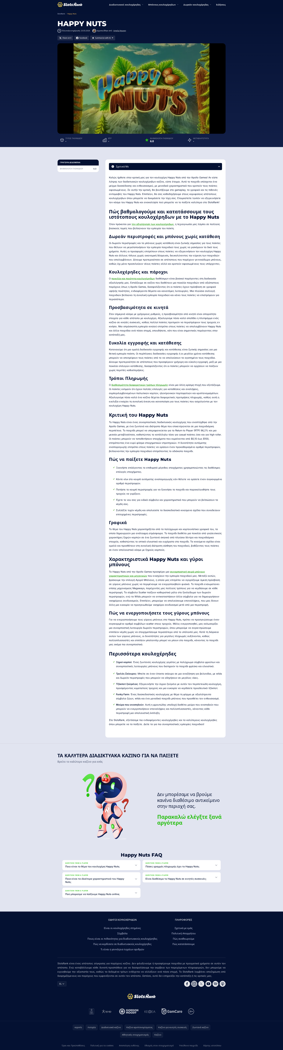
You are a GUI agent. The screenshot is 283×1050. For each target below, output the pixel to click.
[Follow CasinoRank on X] (201, 984)
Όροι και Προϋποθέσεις (73, 1045)
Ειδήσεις (221, 4)
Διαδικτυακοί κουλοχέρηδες (124, 4)
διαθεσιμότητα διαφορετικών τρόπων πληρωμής (139, 384)
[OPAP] (106, 1011)
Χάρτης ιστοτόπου (212, 1045)
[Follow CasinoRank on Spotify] (215, 984)
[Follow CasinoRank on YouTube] (208, 984)
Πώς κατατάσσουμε (183, 944)
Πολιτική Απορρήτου (184, 933)
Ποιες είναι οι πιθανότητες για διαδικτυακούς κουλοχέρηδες (122, 938)
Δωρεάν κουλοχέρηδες (195, 4)
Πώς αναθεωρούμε (183, 938)
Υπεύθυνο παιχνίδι (188, 1045)
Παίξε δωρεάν (141, 88)
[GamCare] (172, 1011)
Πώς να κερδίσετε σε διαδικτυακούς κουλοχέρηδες (122, 944)
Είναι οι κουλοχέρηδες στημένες (122, 928)
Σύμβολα (122, 933)
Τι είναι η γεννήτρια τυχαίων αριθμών (122, 949)
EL (60, 983)
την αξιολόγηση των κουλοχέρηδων (153, 224)
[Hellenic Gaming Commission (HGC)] (91, 1011)
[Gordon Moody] (128, 1011)
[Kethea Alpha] (150, 1011)
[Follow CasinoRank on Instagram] (194, 984)
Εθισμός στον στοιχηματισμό (159, 1045)
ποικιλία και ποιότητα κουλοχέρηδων (133, 278)
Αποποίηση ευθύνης (129, 1045)
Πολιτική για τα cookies (102, 1045)
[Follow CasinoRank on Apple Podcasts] (223, 984)
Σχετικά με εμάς (184, 928)
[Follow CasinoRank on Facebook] (187, 984)
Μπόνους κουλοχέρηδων (162, 4)
